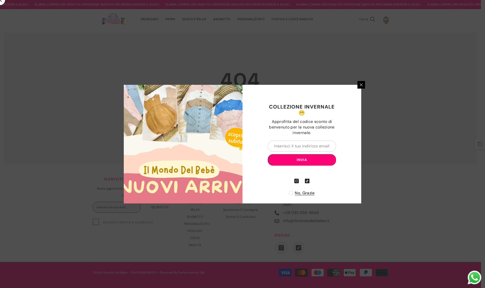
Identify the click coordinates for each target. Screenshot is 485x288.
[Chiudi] (361, 85)
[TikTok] (307, 181)
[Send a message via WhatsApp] (474, 277)
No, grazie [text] (304, 193)
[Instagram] (296, 181)
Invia (302, 160)
